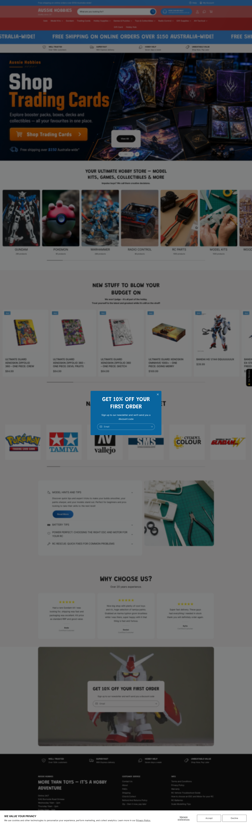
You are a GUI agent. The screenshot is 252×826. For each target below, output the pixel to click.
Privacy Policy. (143, 820)
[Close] (157, 394)
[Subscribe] (152, 426)
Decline (234, 818)
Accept (209, 818)
